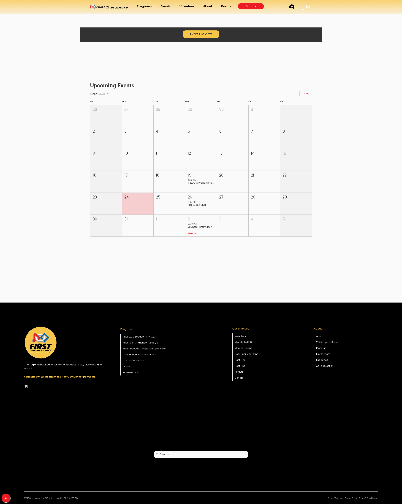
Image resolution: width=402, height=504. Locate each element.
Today (305, 93)
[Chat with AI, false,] (6, 498)
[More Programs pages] (153, 6)
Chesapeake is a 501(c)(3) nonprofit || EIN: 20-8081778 (51, 498)
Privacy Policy (351, 498)
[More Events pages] (172, 6)
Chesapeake (117, 7)
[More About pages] (214, 6)
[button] (251, 6)
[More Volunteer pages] (196, 6)
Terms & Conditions (368, 498)
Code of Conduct (335, 498)
